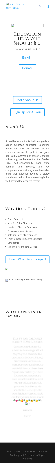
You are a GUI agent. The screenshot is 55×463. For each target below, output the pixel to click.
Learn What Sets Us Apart (27, 259)
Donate (27, 68)
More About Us (27, 100)
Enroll (26, 57)
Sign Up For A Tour (27, 112)
